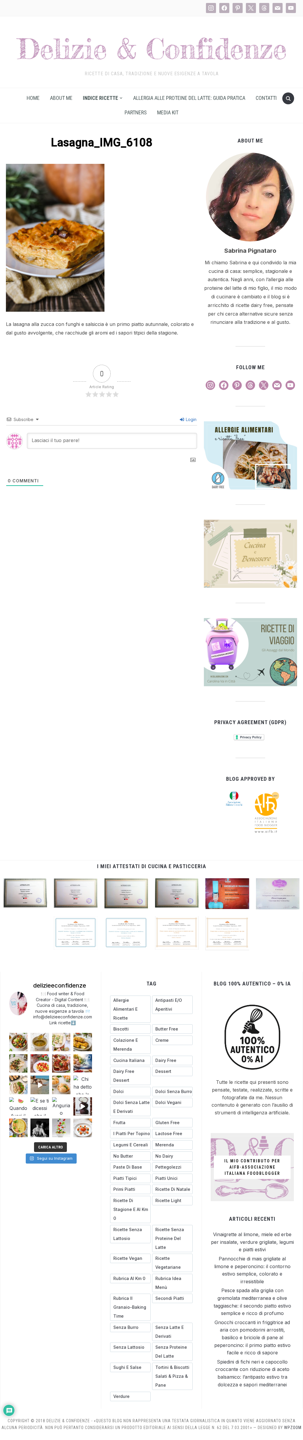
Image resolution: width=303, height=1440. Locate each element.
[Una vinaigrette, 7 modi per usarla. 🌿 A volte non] (39, 1042)
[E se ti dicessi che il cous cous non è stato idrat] (39, 1106)
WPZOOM (293, 1427)
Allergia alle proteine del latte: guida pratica (189, 98)
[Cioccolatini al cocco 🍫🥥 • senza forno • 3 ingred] (82, 1106)
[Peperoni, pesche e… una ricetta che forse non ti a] (18, 1128)
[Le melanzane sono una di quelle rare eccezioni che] (18, 1085)
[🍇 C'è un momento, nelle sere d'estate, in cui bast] (61, 1063)
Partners (136, 112)
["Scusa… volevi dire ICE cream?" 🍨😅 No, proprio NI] (61, 1085)
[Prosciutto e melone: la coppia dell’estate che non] (82, 1128)
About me (61, 98)
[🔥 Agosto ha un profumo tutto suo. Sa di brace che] (82, 1063)
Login (190, 419)
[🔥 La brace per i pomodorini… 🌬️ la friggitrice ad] (39, 1063)
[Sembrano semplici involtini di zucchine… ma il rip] (61, 1042)
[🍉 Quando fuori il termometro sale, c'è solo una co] (18, 1106)
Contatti (266, 98)
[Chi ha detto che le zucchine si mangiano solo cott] (82, 1085)
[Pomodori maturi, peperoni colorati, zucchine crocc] (61, 1128)
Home (33, 98)
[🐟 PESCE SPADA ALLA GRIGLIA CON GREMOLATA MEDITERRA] (18, 1063)
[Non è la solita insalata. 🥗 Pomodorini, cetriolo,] (18, 1042)
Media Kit (167, 112)
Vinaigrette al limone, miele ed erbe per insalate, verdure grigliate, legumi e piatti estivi (252, 1241)
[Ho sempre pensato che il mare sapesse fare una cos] (39, 1085)
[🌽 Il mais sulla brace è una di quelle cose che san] (82, 1042)
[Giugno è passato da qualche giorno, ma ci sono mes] (39, 1128)
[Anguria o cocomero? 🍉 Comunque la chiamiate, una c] (61, 1106)
